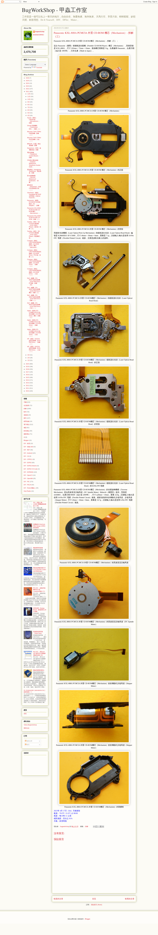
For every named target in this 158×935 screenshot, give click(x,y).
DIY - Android (28, 453)
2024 (27, 83)
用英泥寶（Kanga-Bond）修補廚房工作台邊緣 (39, 609)
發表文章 (29, 741)
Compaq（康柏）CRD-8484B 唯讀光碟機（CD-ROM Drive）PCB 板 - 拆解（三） (34, 253)
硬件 (25, 418)
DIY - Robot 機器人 (30, 488)
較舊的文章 (129, 899)
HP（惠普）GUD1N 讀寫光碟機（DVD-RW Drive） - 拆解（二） (34, 341)
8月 (28, 104)
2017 (27, 372)
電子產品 (26, 424)
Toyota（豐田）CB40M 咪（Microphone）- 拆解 (33, 120)
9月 (28, 102)
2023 (27, 86)
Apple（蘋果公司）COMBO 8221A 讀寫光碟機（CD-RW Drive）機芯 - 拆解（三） (34, 314)
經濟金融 (26, 421)
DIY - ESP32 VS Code (31, 469)
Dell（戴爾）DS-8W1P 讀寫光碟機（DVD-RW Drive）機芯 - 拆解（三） (34, 290)
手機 (25, 402)
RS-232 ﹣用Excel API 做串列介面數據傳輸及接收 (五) (39, 653)
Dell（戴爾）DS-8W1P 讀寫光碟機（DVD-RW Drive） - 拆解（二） (34, 297)
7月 (28, 107)
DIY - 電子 (27, 450)
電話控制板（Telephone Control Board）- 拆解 (33, 155)
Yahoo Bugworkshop (30, 725)
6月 (28, 110)
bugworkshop (39, 31)
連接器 (26, 415)
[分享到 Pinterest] (103, 826)
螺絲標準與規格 (38, 548)
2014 (27, 380)
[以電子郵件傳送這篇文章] (94, 826)
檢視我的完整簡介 (38, 35)
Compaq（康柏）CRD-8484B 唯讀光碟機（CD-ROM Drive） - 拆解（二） (34, 263)
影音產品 (26, 431)
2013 (27, 383)
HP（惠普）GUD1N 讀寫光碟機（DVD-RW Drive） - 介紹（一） (34, 349)
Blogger (26, 440)
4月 (28, 115)
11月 (29, 96)
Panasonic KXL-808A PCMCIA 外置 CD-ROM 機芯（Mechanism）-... (34, 210)
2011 (27, 388)
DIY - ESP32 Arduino (30, 466)
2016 (27, 374)
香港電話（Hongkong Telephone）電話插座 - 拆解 (34, 171)
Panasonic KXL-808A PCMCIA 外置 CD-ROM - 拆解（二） (34, 217)
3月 (28, 355)
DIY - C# (26, 456)
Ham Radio (27, 491)
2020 (27, 364)
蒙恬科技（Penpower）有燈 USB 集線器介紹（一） (34, 187)
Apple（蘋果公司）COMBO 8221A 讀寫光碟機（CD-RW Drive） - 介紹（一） (34, 333)
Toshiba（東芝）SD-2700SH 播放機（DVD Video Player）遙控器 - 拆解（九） (34, 225)
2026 (27, 78)
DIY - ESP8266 (28, 472)
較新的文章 (58, 899)
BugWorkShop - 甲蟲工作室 (54, 9)
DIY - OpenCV (28, 475)
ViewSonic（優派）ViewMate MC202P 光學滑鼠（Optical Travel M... (34, 195)
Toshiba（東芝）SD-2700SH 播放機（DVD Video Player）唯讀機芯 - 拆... (34, 235)
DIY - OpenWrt (28, 478)
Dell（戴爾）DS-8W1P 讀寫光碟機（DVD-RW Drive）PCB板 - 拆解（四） (34, 281)
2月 (28, 358)
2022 (27, 89)
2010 (27, 391)
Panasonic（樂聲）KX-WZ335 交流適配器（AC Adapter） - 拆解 (33, 203)
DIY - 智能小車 (28, 447)
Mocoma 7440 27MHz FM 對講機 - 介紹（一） (34, 139)
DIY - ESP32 (28, 462)
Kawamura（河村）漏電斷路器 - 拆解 (34, 149)
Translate (39, 67)
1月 (28, 360)
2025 (27, 80)
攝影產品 (26, 434)
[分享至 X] (98, 826)
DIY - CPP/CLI (28, 459)
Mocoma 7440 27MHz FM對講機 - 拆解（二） (34, 133)
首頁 (94, 899)
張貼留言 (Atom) (96, 905)
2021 (27, 91)
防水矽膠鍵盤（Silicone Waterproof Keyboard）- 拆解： (33, 179)
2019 (27, 366)
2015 (27, 377)
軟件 (25, 412)
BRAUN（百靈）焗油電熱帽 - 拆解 (33, 144)
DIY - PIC (26, 481)
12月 (29, 94)
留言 (27, 744)
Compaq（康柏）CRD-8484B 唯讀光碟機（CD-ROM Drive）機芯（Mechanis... (34, 244)
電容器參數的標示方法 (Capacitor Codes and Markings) (39, 569)
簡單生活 (26, 728)
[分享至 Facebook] (101, 826)
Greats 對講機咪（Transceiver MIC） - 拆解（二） (34, 127)
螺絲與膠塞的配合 (38, 670)
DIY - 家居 (27, 443)
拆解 (86, 826)
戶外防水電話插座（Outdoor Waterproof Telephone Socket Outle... (33, 163)
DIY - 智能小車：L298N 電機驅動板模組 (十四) (39, 504)
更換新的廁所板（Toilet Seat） (38, 632)
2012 (27, 385)
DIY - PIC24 (27, 485)
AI (24, 437)
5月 (28, 113)
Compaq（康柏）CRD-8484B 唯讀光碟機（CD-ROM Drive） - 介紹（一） (34, 272)
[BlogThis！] (96, 826)
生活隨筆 (26, 405)
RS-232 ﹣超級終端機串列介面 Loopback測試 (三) (39, 589)
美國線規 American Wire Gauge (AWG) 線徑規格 (39, 525)
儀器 (25, 427)
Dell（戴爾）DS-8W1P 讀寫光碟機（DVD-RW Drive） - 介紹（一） (34, 305)
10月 (29, 99)
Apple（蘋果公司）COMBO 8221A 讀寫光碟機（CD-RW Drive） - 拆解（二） (34, 323)
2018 (27, 369)
